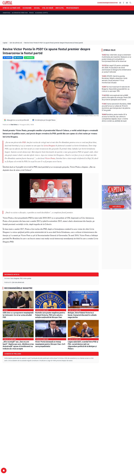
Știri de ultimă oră (11, 8)
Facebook (8, 57)
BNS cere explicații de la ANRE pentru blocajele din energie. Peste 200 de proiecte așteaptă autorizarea (116, 97)
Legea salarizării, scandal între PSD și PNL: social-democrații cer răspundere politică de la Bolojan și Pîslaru (83, 345)
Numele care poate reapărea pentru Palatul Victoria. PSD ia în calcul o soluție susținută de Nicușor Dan (50, 315)
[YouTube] (127, 3)
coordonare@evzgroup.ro (107, 3)
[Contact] (120, 3)
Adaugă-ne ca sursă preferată (18, 120)
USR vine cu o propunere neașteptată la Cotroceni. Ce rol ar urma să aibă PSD (18, 315)
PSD (24, 142)
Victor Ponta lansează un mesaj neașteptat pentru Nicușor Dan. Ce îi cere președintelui (50, 344)
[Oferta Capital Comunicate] (116, 197)
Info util (60, 8)
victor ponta (27, 278)
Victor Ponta (50, 158)
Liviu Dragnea (49, 145)
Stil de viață (47, 8)
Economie (27, 8)
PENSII (31, 13)
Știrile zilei (109, 50)
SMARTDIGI (6, 13)
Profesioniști (72, 8)
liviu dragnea (14, 278)
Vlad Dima (14, 124)
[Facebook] (123, 3)
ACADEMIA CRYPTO (41, 13)
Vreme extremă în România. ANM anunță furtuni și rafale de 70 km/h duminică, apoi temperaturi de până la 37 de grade (116, 107)
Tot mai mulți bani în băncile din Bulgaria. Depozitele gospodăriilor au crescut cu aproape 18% (116, 89)
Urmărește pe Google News (45, 120)
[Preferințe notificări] (3, 470)
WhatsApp (30, 57)
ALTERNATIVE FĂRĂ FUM (20, 13)
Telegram (19, 57)
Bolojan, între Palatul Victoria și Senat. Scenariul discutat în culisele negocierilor (82, 315)
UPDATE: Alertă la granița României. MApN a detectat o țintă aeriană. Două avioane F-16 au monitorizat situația (114, 79)
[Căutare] (130, 3)
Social (37, 8)
